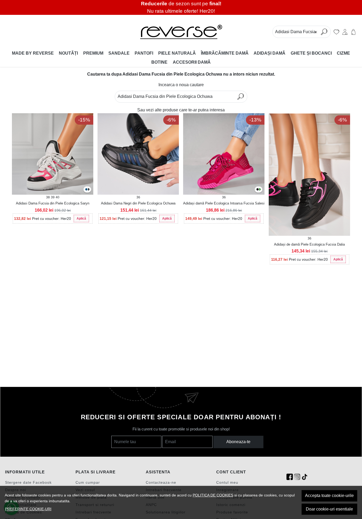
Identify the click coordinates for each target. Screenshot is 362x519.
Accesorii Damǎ (192, 62)
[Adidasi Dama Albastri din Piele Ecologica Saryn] (86, 190)
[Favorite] (336, 32)
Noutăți (68, 53)
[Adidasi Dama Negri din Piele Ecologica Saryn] (88, 190)
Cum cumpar (88, 482)
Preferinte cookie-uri (28, 509)
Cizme (343, 53)
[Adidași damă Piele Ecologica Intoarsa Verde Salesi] (259, 190)
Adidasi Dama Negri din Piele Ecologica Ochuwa (138, 203)
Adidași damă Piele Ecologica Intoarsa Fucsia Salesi (223, 203)
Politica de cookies (213, 495)
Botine (159, 62)
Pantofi (144, 53)
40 (57, 197)
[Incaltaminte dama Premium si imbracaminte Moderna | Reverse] (181, 32)
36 (138, 197)
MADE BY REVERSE (33, 53)
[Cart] (353, 32)
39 (53, 197)
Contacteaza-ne (161, 482)
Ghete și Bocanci (311, 53)
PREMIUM (93, 53)
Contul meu (227, 482)
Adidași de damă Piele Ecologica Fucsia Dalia (309, 244)
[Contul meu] (345, 32)
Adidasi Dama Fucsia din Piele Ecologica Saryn (52, 203)
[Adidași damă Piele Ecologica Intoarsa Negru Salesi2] (257, 190)
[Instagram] (297, 477)
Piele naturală (177, 53)
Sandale (119, 53)
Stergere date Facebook (28, 482)
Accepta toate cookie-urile (329, 495)
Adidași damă (269, 53)
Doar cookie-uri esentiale (329, 509)
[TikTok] (304, 477)
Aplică (81, 218)
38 (48, 197)
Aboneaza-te (238, 441)
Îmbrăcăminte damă (225, 53)
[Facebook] (289, 477)
